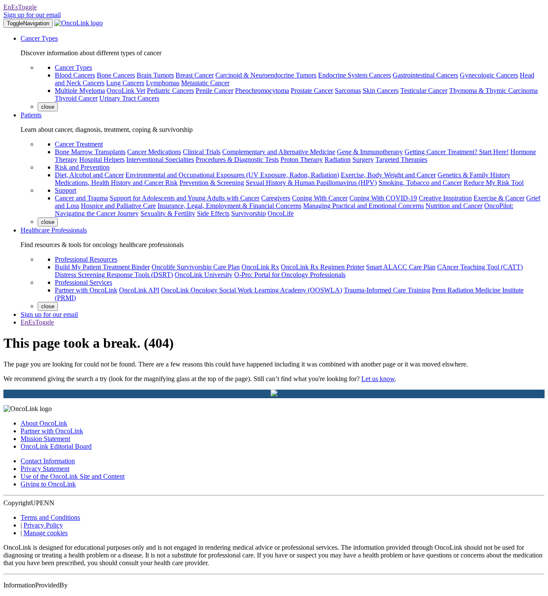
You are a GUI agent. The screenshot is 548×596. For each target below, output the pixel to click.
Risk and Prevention (82, 167)
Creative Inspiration (445, 198)
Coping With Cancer (320, 198)
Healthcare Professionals (54, 230)
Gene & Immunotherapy (370, 151)
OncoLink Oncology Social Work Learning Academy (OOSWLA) (251, 290)
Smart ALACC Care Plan (400, 267)
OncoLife (281, 213)
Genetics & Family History (474, 175)
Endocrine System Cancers (354, 75)
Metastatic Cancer (205, 82)
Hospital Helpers (102, 159)
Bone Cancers (116, 75)
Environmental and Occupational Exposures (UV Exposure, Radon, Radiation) (232, 175)
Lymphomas (162, 82)
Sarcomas (348, 90)
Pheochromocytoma (262, 90)
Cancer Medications (154, 151)
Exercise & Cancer (499, 198)
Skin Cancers (381, 90)
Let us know (378, 378)
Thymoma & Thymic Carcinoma (493, 90)
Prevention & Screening (211, 182)
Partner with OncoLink (86, 290)
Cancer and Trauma (81, 198)
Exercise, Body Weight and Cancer (388, 175)
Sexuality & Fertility (167, 213)
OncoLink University (203, 274)
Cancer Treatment (79, 144)
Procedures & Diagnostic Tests (237, 159)
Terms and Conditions (50, 517)
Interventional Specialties (160, 159)
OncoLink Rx (260, 267)
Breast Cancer (195, 75)
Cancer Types (39, 38)
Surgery (363, 159)
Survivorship (248, 213)
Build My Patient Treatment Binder (102, 267)
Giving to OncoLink (48, 484)
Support (65, 190)
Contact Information (48, 461)
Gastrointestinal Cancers (425, 75)
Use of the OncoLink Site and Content (73, 476)
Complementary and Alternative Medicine (278, 151)
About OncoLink (44, 423)
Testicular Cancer (423, 90)
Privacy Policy (43, 525)
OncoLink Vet (126, 90)
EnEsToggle (20, 7)
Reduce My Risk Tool (494, 182)
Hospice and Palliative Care (118, 205)
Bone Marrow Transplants (90, 151)
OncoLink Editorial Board (56, 446)
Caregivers (275, 198)
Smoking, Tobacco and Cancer (420, 182)
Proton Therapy (301, 159)
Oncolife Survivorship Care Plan (196, 267)
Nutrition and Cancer (454, 205)
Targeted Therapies (401, 159)
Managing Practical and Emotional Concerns (363, 205)
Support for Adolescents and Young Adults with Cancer (184, 198)
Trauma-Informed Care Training (387, 290)
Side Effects (213, 213)
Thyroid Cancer (76, 98)
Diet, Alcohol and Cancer (89, 175)
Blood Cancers (75, 75)
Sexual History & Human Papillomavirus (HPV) (311, 182)
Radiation (338, 159)
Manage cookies (46, 532)
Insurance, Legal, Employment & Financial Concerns (229, 205)
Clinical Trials (201, 151)
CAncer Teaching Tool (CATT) (480, 267)
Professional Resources (86, 259)
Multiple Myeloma (80, 90)
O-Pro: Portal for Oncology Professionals (289, 274)
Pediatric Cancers (170, 90)
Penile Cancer (214, 90)
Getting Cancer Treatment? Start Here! (457, 151)
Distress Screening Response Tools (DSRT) (114, 274)
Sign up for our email (32, 14)
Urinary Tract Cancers (129, 98)
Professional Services (83, 282)
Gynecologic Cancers (489, 75)
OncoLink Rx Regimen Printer (322, 267)
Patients (31, 115)
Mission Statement (45, 438)
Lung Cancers (125, 82)
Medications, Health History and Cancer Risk (116, 182)
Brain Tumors (155, 75)
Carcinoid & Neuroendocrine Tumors (265, 75)
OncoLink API (139, 290)
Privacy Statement (45, 468)
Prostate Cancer (312, 90)
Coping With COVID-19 (383, 198)
